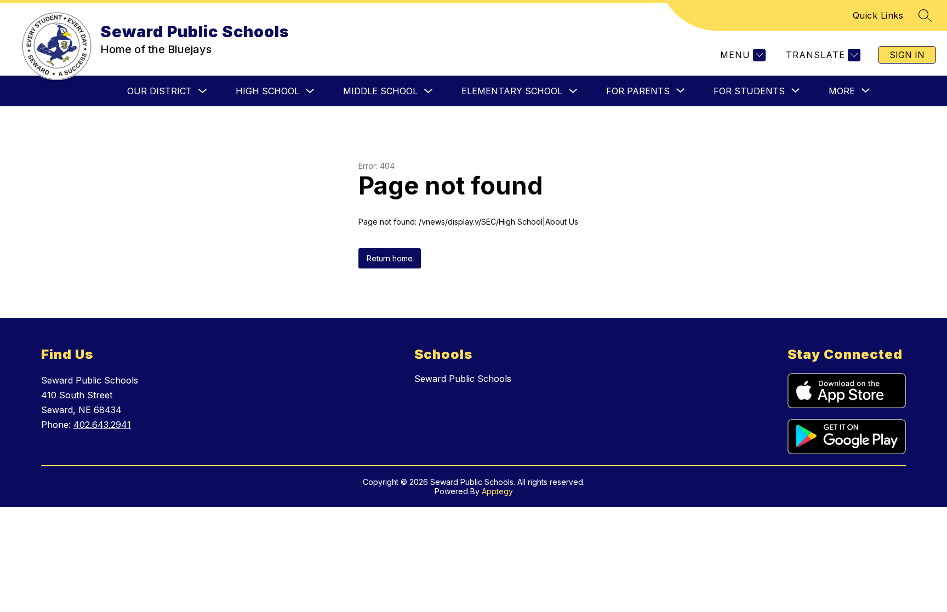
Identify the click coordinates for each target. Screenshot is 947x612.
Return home (390, 258)
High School (267, 90)
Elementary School (511, 90)
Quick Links (878, 15)
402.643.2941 (102, 424)
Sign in (907, 54)
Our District (159, 90)
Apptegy (497, 491)
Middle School (380, 90)
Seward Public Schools (462, 378)
